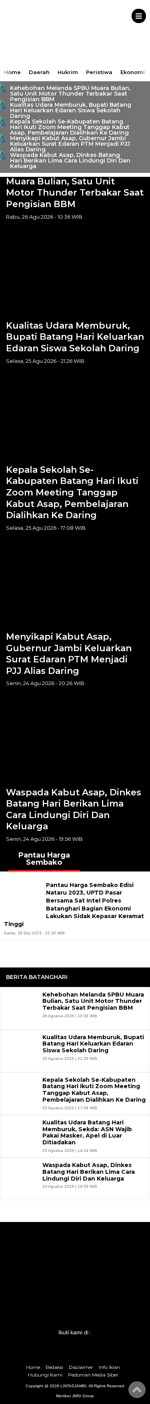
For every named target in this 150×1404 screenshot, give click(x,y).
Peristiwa (99, 72)
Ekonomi (132, 72)
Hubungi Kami (45, 1375)
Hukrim (68, 72)
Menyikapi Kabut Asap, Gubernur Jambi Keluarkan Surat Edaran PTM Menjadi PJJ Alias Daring (70, 143)
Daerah (39, 72)
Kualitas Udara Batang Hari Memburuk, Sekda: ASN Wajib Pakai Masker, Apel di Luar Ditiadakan (87, 1132)
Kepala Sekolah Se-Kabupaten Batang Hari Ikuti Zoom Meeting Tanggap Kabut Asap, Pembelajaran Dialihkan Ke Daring (70, 127)
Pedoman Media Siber (93, 1375)
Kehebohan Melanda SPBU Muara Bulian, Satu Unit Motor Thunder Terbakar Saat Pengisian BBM (70, 93)
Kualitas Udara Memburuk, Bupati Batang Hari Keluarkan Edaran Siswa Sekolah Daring (70, 110)
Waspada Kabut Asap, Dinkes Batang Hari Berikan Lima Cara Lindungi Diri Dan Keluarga (70, 160)
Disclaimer (81, 1367)
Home (12, 72)
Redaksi (54, 1367)
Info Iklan (109, 1367)
